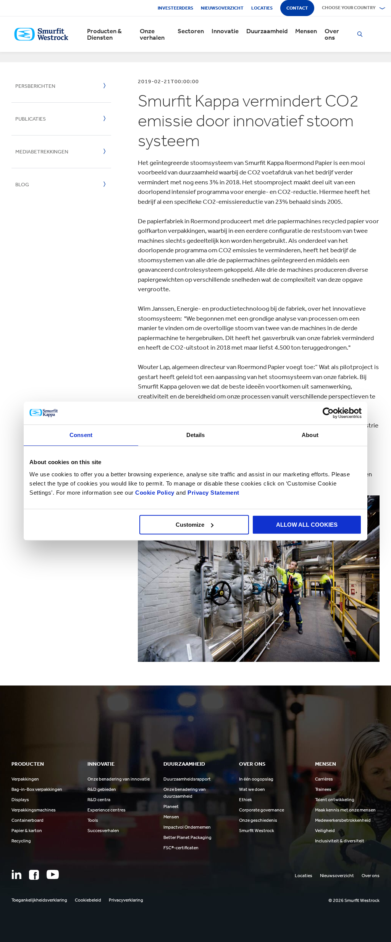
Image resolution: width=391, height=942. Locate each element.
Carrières (324, 779)
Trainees (323, 789)
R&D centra (98, 799)
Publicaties (30, 119)
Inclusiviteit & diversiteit (339, 841)
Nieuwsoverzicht (222, 8)
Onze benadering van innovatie (118, 779)
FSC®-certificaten (181, 847)
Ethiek (245, 799)
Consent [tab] (80, 435)
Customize (190, 524)
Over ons (332, 34)
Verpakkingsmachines (33, 810)
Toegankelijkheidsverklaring (39, 900)
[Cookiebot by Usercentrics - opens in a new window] (328, 413)
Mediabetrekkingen (41, 151)
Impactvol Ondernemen (187, 827)
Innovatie (225, 31)
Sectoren (191, 31)
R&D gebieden (101, 789)
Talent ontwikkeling (334, 799)
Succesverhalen (103, 830)
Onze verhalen (152, 34)
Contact (297, 8)
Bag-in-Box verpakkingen (36, 789)
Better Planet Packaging (187, 837)
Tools (92, 820)
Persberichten (35, 86)
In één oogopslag (256, 779)
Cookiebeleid (88, 900)
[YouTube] (53, 874)
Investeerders (175, 8)
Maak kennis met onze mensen (345, 810)
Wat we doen (252, 789)
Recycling (21, 841)
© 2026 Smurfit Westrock (354, 900)
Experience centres (106, 810)
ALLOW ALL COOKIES (307, 524)
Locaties (262, 8)
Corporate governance (261, 810)
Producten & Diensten (104, 34)
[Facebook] (34, 875)
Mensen (306, 31)
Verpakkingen (25, 779)
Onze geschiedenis (258, 820)
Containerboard (27, 820)
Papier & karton (26, 830)
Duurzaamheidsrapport (187, 779)
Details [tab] (195, 435)
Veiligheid (325, 830)
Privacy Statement (212, 492)
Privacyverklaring (126, 900)
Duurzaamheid (267, 31)
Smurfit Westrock (256, 830)
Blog (22, 184)
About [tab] (310, 435)
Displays (20, 799)
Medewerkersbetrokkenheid (343, 820)
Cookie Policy (154, 492)
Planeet (171, 806)
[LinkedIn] (16, 874)
